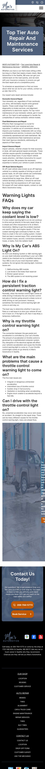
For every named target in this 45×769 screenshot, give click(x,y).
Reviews (22, 682)
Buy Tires (22, 725)
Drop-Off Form (22, 748)
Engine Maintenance (22, 713)
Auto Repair (22, 693)
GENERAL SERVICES (30, 67)
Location (22, 678)
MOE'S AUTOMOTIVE (10, 64)
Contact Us (22, 736)
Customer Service (22, 686)
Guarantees (22, 729)
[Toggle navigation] (41, 8)
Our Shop (22, 674)
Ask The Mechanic (22, 756)
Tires (22, 702)
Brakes (22, 698)
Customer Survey (22, 752)
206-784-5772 (10, 91)
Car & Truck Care (22, 709)
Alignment (22, 706)
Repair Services (22, 717)
